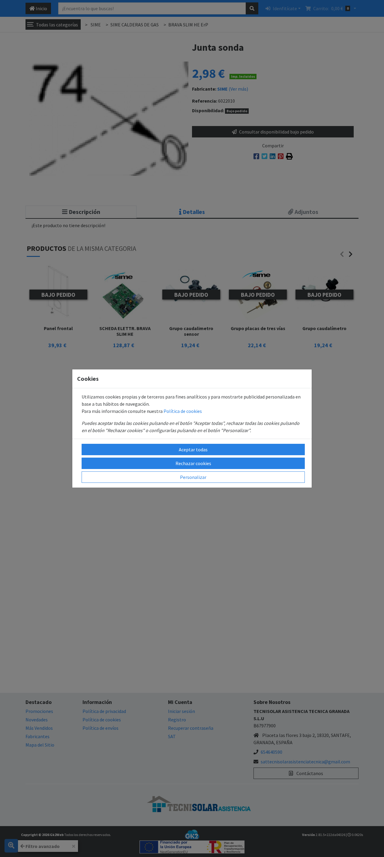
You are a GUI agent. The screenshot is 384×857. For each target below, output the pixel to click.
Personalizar (193, 477)
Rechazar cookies (193, 463)
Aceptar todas (193, 450)
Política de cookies (183, 411)
